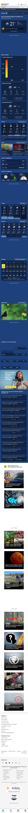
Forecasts (22, 7)
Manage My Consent (6, 726)
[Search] (18, 4)
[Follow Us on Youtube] (9, 763)
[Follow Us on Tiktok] (12, 763)
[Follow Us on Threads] (16, 763)
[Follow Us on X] (19, 763)
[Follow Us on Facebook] (3, 763)
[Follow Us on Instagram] (6, 763)
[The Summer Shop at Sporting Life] (24, 365)
